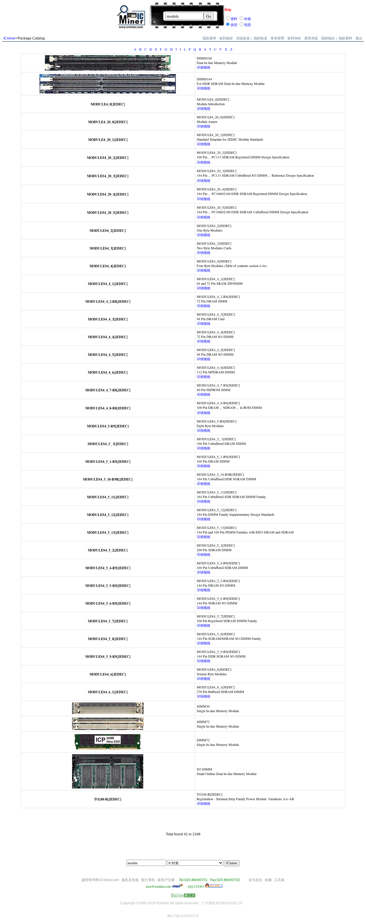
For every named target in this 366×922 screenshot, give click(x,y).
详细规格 (203, 67)
